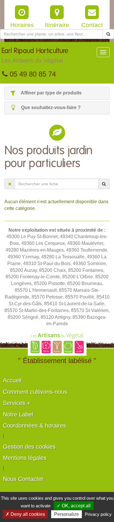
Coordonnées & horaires (34, 425)
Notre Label (18, 414)
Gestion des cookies (29, 446)
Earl (34, 56)
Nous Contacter (23, 479)
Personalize (66, 514)
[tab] (57, 93)
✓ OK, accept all (74, 505)
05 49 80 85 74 (32, 74)
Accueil (12, 380)
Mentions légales (24, 458)
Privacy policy (98, 514)
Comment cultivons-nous (35, 392)
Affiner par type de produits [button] (51, 92)
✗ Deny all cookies (25, 514)
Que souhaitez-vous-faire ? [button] (50, 107)
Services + (16, 403)
